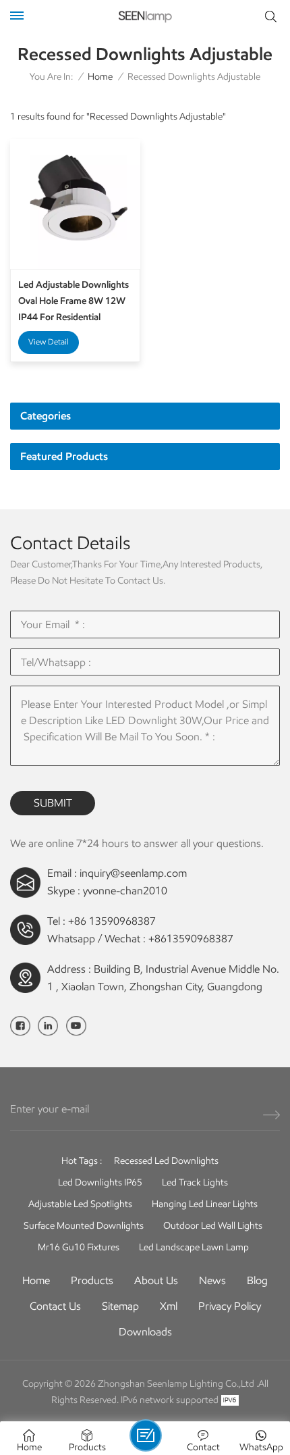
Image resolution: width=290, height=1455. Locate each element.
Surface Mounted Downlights (84, 1225)
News (212, 1280)
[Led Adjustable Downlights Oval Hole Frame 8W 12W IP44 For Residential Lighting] (75, 204)
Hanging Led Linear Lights (205, 1204)
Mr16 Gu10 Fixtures (78, 1247)
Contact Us (55, 1306)
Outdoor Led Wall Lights (212, 1225)
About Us (156, 1280)
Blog (257, 1280)
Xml (168, 1306)
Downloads (145, 1331)
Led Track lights (195, 1182)
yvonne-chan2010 (125, 890)
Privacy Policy (229, 1306)
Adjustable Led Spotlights (80, 1204)
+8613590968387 (190, 938)
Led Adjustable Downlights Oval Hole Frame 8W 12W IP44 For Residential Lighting (73, 302)
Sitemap (120, 1306)
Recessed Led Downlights (166, 1161)
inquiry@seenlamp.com (133, 873)
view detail (48, 341)
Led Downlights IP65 (100, 1182)
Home (100, 77)
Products (92, 1280)
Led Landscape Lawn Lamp (194, 1247)
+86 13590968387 (112, 921)
